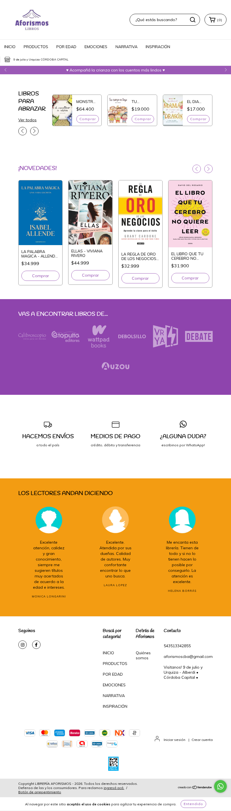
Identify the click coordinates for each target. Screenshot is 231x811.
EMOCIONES (96, 46)
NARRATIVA (126, 46)
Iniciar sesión (174, 740)
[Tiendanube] (195, 788)
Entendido (193, 804)
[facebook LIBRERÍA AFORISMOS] (36, 644)
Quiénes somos (143, 655)
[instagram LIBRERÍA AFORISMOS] (22, 644)
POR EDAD (66, 46)
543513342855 (177, 645)
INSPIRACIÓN (158, 46)
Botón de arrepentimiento (39, 792)
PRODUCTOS (36, 46)
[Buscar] (192, 20)
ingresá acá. (114, 788)
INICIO (9, 46)
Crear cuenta (202, 740)
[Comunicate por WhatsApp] (220, 786)
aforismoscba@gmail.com (188, 656)
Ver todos (27, 119)
